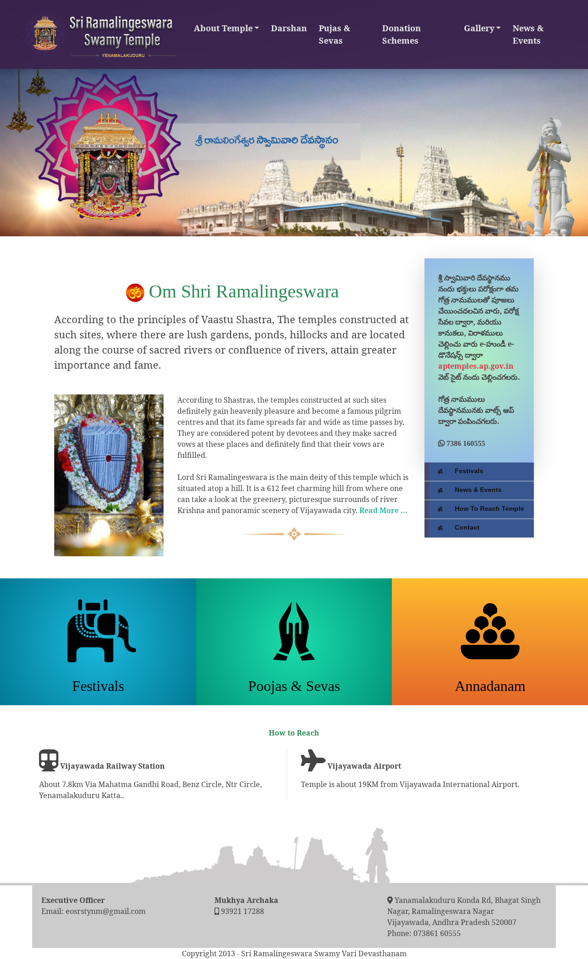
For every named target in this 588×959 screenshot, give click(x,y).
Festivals (98, 686)
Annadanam (490, 686)
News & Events (528, 34)
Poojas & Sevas (294, 686)
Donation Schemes (401, 34)
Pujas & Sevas (334, 34)
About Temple (223, 28)
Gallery (479, 28)
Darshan (289, 28)
